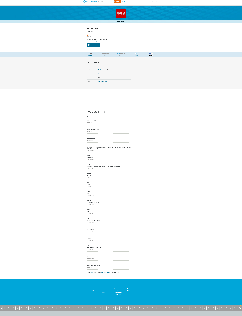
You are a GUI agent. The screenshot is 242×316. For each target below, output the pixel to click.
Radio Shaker (91, 4)
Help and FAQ (91, 290)
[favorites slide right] (240, 308)
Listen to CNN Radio (94, 45)
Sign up (156, 1)
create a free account (105, 272)
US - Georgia (100, 70)
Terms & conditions (118, 292)
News (102, 66)
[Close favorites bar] (240, 305)
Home (103, 287)
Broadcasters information (132, 287)
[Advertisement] (145, 69)
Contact (116, 290)
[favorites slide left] (1, 308)
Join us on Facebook (144, 287)
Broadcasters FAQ (130, 292)
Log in (153, 1)
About (115, 287)
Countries (103, 290)
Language (103, 292)
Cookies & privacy (117, 294)
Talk (99, 66)
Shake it (118, 1)
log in (91, 272)
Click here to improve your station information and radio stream (100, 41)
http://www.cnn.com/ (102, 81)
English (99, 73)
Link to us (116, 288)
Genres (103, 288)
